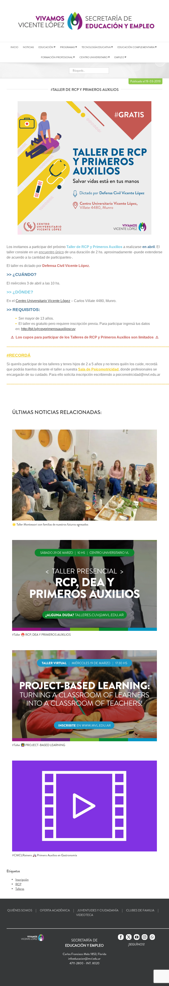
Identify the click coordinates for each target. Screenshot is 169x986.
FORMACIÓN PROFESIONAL (57, 57)
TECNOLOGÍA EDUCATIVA (96, 47)
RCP (18, 884)
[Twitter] (129, 937)
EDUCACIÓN (46, 47)
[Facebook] (121, 937)
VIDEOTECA (84, 915)
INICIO (14, 47)
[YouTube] (137, 937)
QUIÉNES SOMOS (19, 910)
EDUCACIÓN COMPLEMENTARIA (136, 47)
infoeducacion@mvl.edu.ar (84, 958)
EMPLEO (119, 57)
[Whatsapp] (152, 937)
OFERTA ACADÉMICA (55, 910)
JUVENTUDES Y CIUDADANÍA (97, 910)
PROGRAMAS (67, 47)
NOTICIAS (28, 47)
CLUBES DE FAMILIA (140, 910)
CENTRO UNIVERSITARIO (93, 57)
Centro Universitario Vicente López (43, 301)
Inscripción (22, 879)
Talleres (19, 889)
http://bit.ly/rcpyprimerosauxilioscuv (48, 329)
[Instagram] (144, 937)
